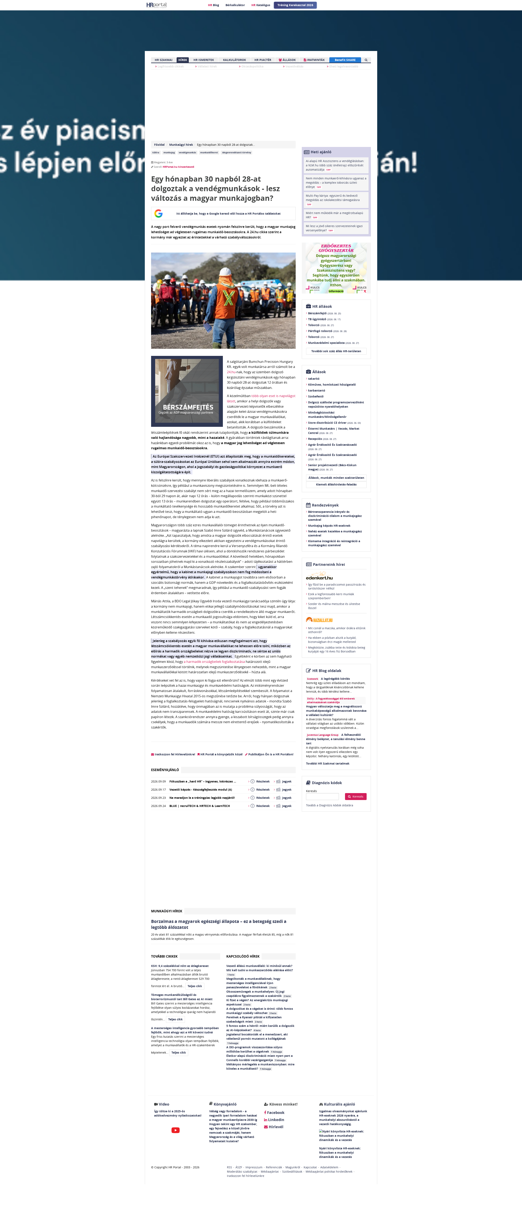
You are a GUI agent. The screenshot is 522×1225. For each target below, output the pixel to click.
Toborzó (321, 325)
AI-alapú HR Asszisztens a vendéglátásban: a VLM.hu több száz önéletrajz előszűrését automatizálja (335, 165)
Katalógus (260, 5)
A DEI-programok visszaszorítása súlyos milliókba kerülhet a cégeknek (254, 1049)
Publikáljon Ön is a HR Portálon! (270, 754)
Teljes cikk (195, 986)
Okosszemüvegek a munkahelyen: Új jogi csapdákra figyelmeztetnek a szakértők (258, 994)
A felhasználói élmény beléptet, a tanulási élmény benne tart (335, 739)
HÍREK (182, 60)
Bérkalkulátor (235, 5)
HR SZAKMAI (164, 60)
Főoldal (159, 145)
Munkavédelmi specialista (333, 343)
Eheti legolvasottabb (343, 66)
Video (164, 1104)
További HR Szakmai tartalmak (327, 763)
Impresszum (254, 1167)
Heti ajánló (321, 152)
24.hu (231, 372)
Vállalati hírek (207, 66)
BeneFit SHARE (345, 60)
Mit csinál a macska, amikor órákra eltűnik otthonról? (336, 630)
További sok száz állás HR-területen (336, 351)
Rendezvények (325, 505)
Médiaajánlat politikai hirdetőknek (329, 1171)
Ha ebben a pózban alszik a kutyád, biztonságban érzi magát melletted (332, 640)
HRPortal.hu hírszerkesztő (178, 167)
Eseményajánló (165, 770)
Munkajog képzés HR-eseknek (329, 526)
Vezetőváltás (294, 66)
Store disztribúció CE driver (334, 423)
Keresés (311, 791)
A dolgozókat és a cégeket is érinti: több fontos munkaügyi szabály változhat (259, 1011)
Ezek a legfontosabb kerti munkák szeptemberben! (331, 596)
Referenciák (274, 1167)
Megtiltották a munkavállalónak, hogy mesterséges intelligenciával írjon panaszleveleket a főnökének (253, 983)
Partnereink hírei (329, 564)
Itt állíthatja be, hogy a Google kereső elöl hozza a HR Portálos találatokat (228, 213)
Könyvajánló (225, 1104)
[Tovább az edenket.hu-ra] (336, 575)
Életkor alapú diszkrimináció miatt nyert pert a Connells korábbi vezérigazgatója (259, 1058)
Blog (213, 5)
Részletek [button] (263, 781)
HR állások (322, 306)
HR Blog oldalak (326, 670)
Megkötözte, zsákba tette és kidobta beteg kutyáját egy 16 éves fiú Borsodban (336, 649)
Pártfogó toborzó (327, 331)
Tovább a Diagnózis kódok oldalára (329, 805)
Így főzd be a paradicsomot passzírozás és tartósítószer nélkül (337, 586)
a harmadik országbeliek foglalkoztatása (214, 661)
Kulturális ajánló (339, 1104)
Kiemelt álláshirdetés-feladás (336, 484)
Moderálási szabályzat (242, 1171)
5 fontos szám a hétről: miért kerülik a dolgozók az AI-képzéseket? (260, 1028)
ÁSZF (239, 1167)
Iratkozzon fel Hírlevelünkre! (174, 754)
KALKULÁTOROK (234, 60)
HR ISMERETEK (204, 60)
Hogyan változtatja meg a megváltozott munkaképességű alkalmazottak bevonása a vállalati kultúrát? (336, 710)
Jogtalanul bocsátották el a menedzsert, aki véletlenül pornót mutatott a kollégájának (257, 1038)
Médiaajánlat (270, 1171)
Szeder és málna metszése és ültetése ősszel (334, 606)
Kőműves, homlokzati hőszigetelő (332, 384)
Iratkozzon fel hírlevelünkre (245, 1176)
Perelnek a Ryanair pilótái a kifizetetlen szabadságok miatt (254, 1019)
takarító (314, 379)
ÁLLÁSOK (289, 60)
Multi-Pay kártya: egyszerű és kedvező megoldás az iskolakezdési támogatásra (333, 200)
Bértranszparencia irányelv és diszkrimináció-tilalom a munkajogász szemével (335, 516)
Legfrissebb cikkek (170, 66)
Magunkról (292, 1167)
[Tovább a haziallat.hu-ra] (336, 619)
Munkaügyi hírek (181, 145)
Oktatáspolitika (252, 66)
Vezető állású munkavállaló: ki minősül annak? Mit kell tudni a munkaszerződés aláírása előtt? (260, 970)
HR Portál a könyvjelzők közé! (221, 754)
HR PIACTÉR (262, 60)
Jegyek (287, 781)
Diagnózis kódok (327, 782)
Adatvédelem (329, 1167)
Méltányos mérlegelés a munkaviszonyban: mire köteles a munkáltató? (260, 1066)
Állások (319, 371)
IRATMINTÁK (315, 60)
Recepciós (322, 439)
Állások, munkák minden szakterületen (336, 478)
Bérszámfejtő (324, 313)
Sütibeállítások (292, 1171)
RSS (229, 1167)
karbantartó (316, 390)
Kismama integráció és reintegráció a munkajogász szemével (334, 543)
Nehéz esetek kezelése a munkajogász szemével (335, 533)
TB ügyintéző (324, 319)
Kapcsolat (310, 1167)
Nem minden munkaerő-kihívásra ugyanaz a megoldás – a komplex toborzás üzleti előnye (336, 182)
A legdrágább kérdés (335, 679)
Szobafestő (316, 396)
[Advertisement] (223, 860)
